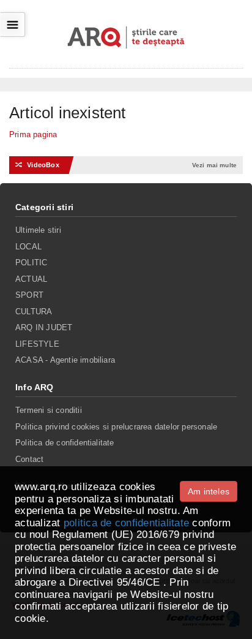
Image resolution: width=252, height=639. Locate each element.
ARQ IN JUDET (43, 327)
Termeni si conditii (48, 410)
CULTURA (33, 311)
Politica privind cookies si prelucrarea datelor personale (116, 426)
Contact (29, 459)
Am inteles (208, 491)
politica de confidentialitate (126, 523)
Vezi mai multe (214, 165)
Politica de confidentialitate (64, 442)
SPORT (29, 295)
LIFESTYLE (37, 344)
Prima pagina (33, 134)
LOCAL (28, 246)
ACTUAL (31, 279)
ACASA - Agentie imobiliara (65, 360)
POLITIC (31, 262)
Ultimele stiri (38, 230)
